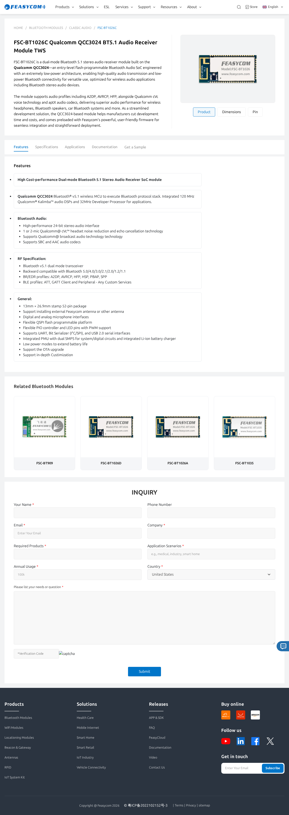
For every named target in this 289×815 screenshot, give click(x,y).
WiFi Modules (14, 728)
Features (21, 147)
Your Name (24, 504)
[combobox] (211, 574)
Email (19, 525)
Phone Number (159, 504)
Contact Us (157, 767)
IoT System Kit (15, 777)
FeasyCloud (157, 738)
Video (153, 757)
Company (156, 525)
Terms (179, 805)
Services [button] (121, 7)
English (273, 7)
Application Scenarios (165, 546)
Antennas (11, 757)
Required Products (30, 546)
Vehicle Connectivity (91, 767)
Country (155, 566)
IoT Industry (85, 757)
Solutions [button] (86, 7)
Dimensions (231, 112)
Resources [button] (169, 7)
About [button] (192, 7)
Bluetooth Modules (46, 28)
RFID (8, 767)
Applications (75, 147)
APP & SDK (156, 718)
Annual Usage (26, 566)
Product (204, 112)
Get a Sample (135, 147)
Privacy (191, 805)
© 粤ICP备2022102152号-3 (146, 805)
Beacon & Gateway (18, 748)
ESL (107, 7)
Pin (255, 112)
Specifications (46, 147)
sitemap (204, 805)
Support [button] (144, 7)
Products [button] (62, 7)
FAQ (152, 728)
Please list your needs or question (37, 587)
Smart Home (85, 738)
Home (18, 28)
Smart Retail (85, 748)
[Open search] (239, 7)
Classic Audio (80, 28)
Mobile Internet (88, 728)
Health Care (85, 718)
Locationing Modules (19, 738)
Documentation (104, 147)
